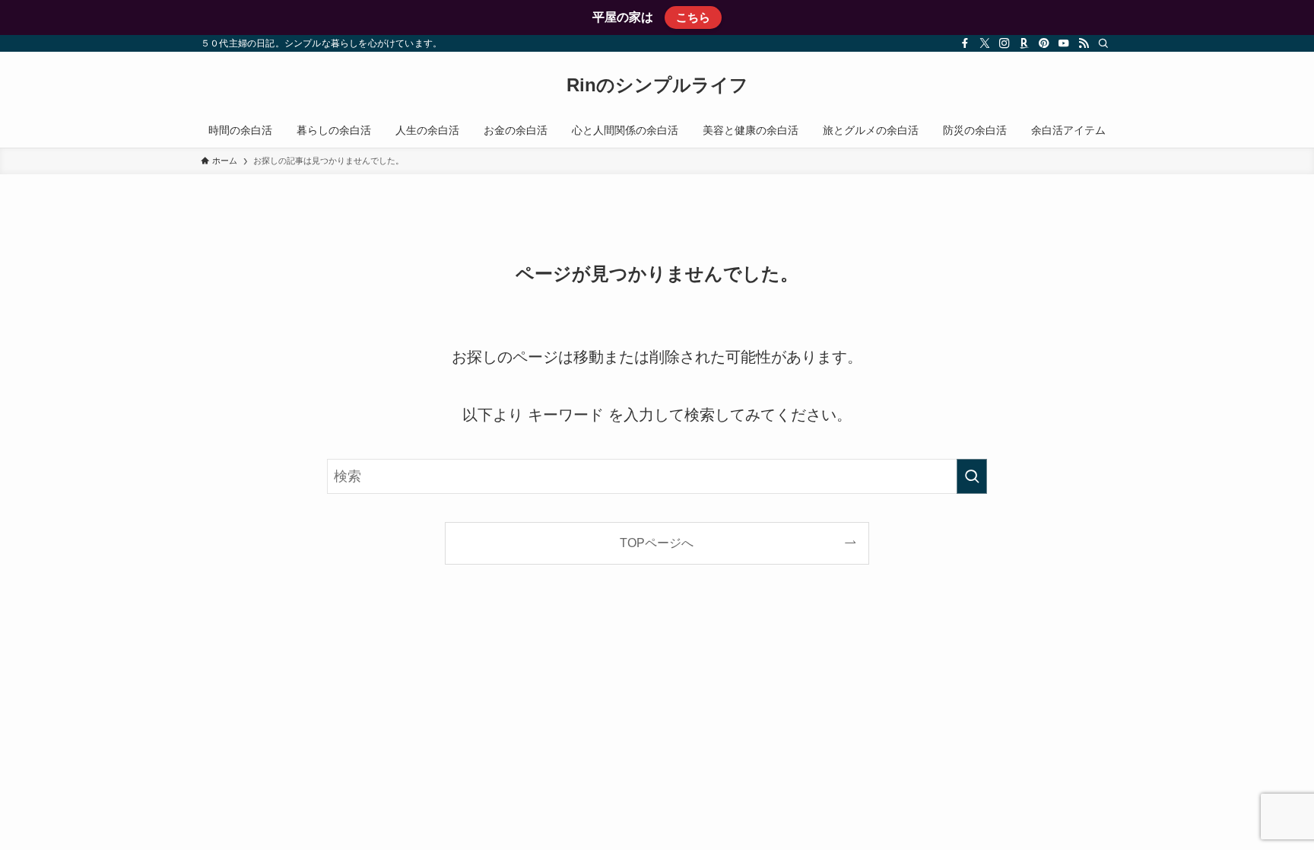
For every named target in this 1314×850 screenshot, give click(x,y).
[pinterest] (1044, 43)
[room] (1024, 43)
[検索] (1103, 43)
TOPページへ (657, 542)
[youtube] (1064, 43)
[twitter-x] (985, 43)
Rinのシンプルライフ (657, 85)
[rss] (1083, 43)
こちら (693, 17)
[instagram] (1004, 43)
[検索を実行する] (972, 476)
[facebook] (965, 43)
